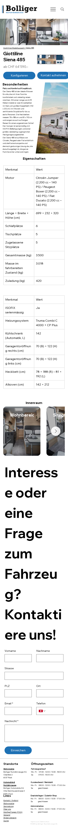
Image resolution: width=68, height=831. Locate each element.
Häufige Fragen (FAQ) (12, 812)
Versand (6, 815)
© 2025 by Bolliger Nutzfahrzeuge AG (44, 824)
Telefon (41, 703)
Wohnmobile (8, 803)
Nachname (43, 651)
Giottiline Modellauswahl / (14, 48)
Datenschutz (44, 822)
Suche (6, 821)
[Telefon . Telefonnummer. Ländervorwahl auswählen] (42, 710)
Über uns (7, 809)
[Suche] (62, 9)
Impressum (35, 822)
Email (9, 703)
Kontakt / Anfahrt (10, 800)
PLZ (7, 686)
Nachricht (11, 721)
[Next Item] (55, 431)
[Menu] (53, 9)
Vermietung (8, 806)
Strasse (9, 668)
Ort (38, 686)
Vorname (10, 651)
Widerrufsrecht (9, 818)
